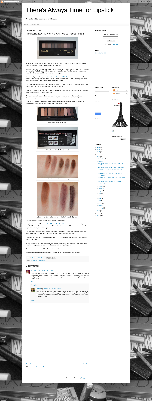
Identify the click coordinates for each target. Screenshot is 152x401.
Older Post (85, 364)
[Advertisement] (57, 348)
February (101, 205)
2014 (98, 211)
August (100, 191)
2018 (98, 149)
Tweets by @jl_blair (100, 53)
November (101, 161)
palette (43, 260)
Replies (35, 285)
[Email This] (47, 258)
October (100, 186)
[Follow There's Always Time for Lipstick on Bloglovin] (120, 126)
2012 (98, 216)
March (100, 203)
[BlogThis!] (49, 258)
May (99, 198)
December (101, 159)
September (101, 188)
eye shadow (34, 260)
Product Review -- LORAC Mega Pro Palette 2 (111, 167)
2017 (98, 152)
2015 (98, 157)
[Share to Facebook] (53, 258)
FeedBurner (114, 44)
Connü (33, 271)
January (100, 208)
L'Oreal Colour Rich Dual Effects (56, 224)
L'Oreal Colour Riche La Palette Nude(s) (58, 77)
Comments (118, 93)
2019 (98, 147)
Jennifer (34, 257)
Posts (116, 90)
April (99, 200)
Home (26, 24)
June (100, 196)
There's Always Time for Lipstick (70, 10)
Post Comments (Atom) (40, 367)
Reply (32, 281)
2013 (98, 213)
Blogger (83, 378)
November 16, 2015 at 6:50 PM (52, 288)
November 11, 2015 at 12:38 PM (44, 271)
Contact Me (35, 24)
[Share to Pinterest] (55, 258)
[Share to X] (51, 258)
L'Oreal (39, 260)
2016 (98, 154)
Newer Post (29, 364)
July (99, 193)
